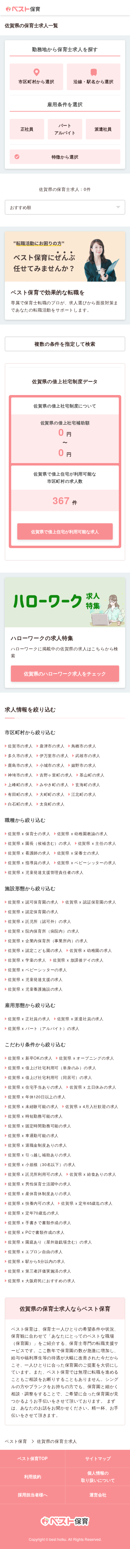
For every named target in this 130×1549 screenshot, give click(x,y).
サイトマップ (98, 1458)
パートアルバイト (65, 129)
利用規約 (32, 1476)
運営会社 (97, 1495)
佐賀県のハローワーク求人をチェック (65, 673)
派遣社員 (103, 129)
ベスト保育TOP (32, 1458)
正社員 (27, 129)
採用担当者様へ (32, 1495)
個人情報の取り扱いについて (98, 1476)
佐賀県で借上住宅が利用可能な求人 (65, 531)
